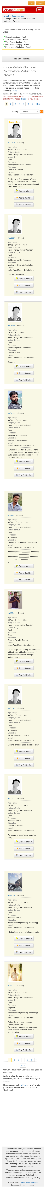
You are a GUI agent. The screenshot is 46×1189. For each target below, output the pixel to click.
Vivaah (6, 16)
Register (23, 98)
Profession (12, 162)
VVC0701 (11, 798)
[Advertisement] (24, 485)
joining (14, 90)
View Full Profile (24, 204)
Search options (18, 16)
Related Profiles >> (23, 58)
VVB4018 (11, 895)
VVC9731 (11, 238)
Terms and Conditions (29, 1182)
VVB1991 (11, 985)
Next (38, 104)
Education (12, 167)
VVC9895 (11, 142)
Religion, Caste (14, 152)
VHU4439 (11, 515)
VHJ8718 (11, 325)
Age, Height (12, 147)
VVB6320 (11, 708)
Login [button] (31, 3)
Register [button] (40, 3)
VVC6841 (11, 613)
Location (11, 172)
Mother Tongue (14, 157)
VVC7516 (11, 413)
